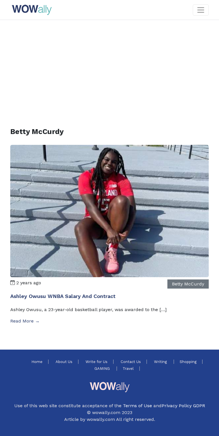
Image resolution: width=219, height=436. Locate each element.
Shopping (188, 362)
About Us (64, 362)
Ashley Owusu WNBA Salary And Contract (62, 296)
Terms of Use (137, 405)
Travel (128, 368)
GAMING (102, 368)
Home (36, 362)
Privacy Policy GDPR (183, 405)
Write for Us (97, 362)
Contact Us (131, 362)
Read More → (25, 321)
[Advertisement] (109, 67)
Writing (161, 362)
